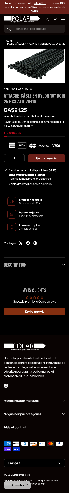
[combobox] (34, 29)
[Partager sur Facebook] (28, 243)
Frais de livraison (14, 116)
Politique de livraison (47, 480)
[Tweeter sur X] (20, 243)
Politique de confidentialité (18, 480)
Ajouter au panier (46, 158)
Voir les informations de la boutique (30, 184)
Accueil (8, 40)
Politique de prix (36, 483)
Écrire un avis (34, 312)
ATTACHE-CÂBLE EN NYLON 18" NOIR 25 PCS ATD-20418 (34, 43)
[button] (55, 20)
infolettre (40, 3)
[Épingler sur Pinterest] (35, 243)
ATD (6, 89)
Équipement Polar (21, 474)
